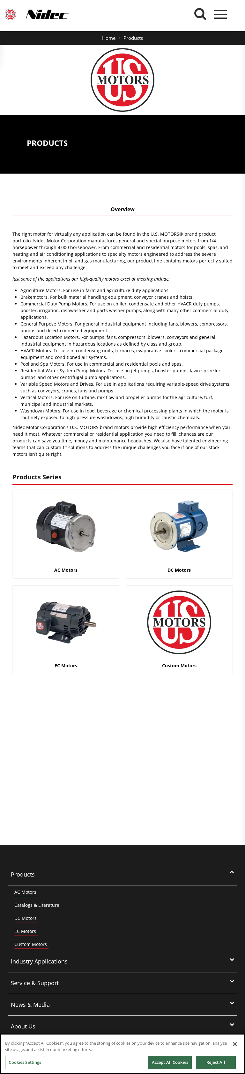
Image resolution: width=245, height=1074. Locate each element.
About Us (23, 1026)
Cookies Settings (25, 1062)
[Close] (235, 1044)
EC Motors (25, 931)
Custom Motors (30, 944)
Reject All (215, 1062)
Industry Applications (39, 961)
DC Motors (25, 918)
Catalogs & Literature (36, 905)
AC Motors (25, 892)
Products (133, 38)
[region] (122, 1054)
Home (108, 38)
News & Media (30, 1004)
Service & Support (35, 983)
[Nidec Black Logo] (59, 14)
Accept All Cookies (170, 1062)
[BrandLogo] (10, 15)
